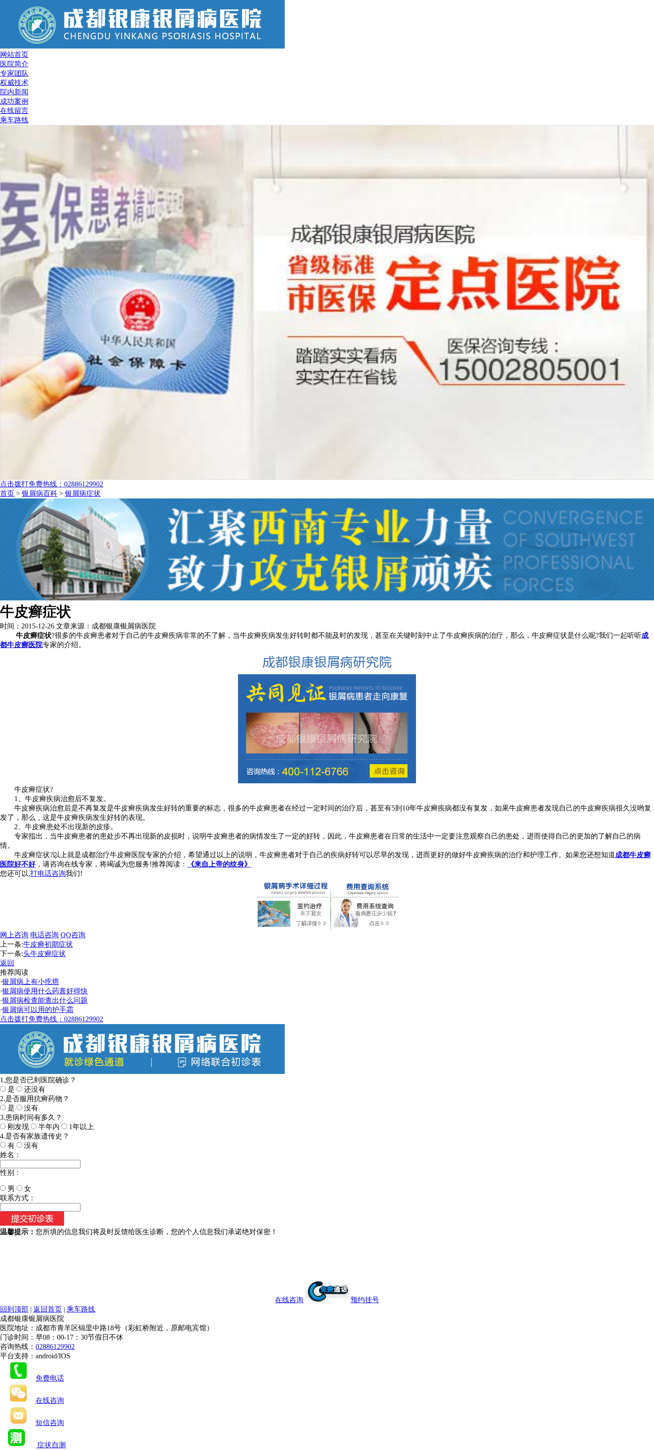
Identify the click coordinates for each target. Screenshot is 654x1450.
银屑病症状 (83, 493)
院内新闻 (14, 92)
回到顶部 (14, 1309)
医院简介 (14, 64)
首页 (7, 493)
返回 (7, 963)
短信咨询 (50, 1422)
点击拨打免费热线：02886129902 (51, 484)
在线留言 (14, 110)
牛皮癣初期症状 (48, 944)
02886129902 (55, 1346)
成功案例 (14, 101)
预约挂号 (365, 1300)
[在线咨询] (327, 598)
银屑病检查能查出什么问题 (45, 1000)
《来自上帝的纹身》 (219, 864)
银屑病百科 (39, 493)
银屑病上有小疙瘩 (30, 981)
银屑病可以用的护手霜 (37, 1009)
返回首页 (47, 1309)
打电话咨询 (48, 873)
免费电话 (50, 1378)
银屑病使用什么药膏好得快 (45, 991)
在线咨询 (289, 1300)
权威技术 (14, 82)
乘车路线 (14, 120)
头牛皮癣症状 (44, 953)
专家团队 (14, 73)
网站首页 (14, 54)
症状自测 (51, 1445)
